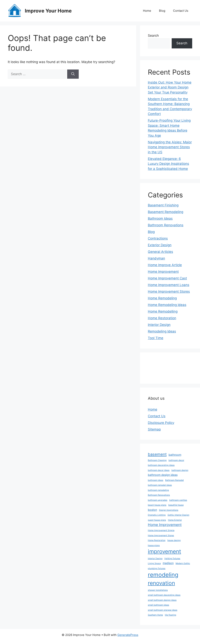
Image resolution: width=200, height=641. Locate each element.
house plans (154, 545)
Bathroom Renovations (165, 225)
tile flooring (170, 615)
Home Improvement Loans (168, 285)
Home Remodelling (163, 311)
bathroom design (179, 470)
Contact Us (180, 10)
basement (157, 454)
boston (152, 509)
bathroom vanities (178, 500)
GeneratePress (127, 635)
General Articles (160, 252)
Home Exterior (175, 520)
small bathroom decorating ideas (164, 595)
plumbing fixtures (156, 568)
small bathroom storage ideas (162, 610)
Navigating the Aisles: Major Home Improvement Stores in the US (170, 147)
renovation (161, 583)
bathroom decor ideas (159, 470)
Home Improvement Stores (169, 291)
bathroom (175, 454)
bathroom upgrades (157, 500)
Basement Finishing (163, 205)
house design (174, 540)
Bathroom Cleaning (157, 460)
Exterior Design (159, 245)
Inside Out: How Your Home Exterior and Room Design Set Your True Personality (169, 87)
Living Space (154, 563)
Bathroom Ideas (160, 218)
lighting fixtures (172, 558)
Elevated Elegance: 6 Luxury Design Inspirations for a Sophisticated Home (168, 164)
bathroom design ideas (163, 474)
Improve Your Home (48, 11)
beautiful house (176, 505)
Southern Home (155, 615)
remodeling (163, 574)
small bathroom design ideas (162, 600)
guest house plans (157, 520)
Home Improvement (163, 272)
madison (168, 563)
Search (153, 35)
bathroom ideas (155, 480)
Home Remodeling (162, 298)
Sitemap (154, 429)
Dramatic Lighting (157, 515)
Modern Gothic (183, 563)
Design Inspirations (168, 510)
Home (147, 10)
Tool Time (155, 338)
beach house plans (157, 505)
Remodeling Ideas (162, 331)
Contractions (158, 238)
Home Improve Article (165, 265)
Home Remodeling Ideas (167, 305)
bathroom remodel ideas (160, 485)
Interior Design (159, 325)
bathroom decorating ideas (161, 465)
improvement (164, 551)
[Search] (73, 74)
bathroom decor (176, 460)
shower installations (158, 590)
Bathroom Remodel (174, 480)
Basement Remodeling (165, 212)
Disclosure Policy (161, 423)
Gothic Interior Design (178, 515)
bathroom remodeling (158, 490)
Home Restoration (162, 318)
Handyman (156, 258)
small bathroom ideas (158, 605)
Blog (162, 10)
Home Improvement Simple (161, 530)
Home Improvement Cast (167, 278)
